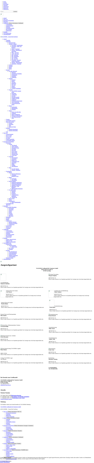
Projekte (8, 452)
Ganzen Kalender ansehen (6, 399)
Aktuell (5, 18)
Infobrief (8, 423)
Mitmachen (8, 415)
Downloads (5, 4)
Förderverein (9, 451)
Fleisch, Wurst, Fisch (10, 444)
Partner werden (9, 429)
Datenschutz (6, 6)
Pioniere (8, 455)
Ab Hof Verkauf (9, 434)
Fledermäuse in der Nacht (18, 397)
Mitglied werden (9, 453)
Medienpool (6, 9)
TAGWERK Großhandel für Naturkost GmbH (11, 406)
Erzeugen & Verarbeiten (8, 20)
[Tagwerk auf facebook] (2, 15)
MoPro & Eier (9, 446)
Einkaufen (5, 21)
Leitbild (7, 447)
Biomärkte (8, 432)
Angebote (8, 414)
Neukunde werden (10, 28)
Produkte (5, 31)
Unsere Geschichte (10, 416)
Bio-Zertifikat (9, 29)
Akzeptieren (2, 461)
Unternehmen (9, 24)
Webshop (8, 27)
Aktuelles (8, 419)
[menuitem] (5, 39)
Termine (8, 420)
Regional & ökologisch (11, 413)
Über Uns (5, 19)
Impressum (5, 7)
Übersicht (5, 5)
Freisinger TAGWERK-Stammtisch (21, 396)
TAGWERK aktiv (7, 33)
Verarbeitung (9, 428)
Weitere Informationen (5, 462)
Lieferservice (9, 435)
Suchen (15, 11)
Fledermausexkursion (16, 395)
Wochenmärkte (9, 433)
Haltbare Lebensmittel (11, 448)
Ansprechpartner (9, 25)
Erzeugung (8, 427)
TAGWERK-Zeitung (10, 421)
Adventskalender (7, 34)
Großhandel (5, 23)
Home (4, 1)
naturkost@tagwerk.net (6, 385)
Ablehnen (8, 461)
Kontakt (5, 3)
